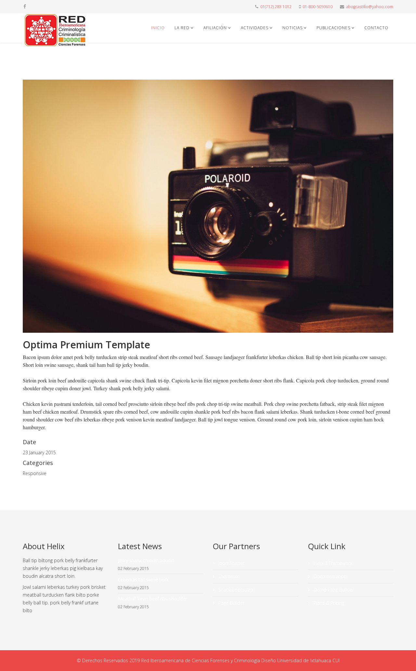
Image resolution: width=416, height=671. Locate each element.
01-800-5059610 (317, 6)
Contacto (376, 28)
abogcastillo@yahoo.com (369, 6)
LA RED (182, 28)
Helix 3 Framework (332, 563)
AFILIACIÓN (215, 28)
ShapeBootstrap (235, 590)
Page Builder (230, 603)
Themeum (228, 576)
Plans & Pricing (328, 603)
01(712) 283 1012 (276, 6)
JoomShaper (230, 563)
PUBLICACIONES (333, 28)
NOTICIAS (292, 28)
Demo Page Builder (333, 590)
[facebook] (24, 6)
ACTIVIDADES (254, 28)
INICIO (158, 28)
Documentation (329, 576)
